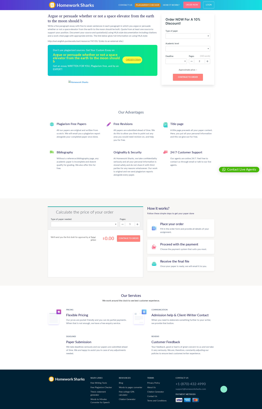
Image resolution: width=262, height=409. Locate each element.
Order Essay (133, 60)
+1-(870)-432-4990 (191, 384)
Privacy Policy (153, 383)
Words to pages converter (130, 387)
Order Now (192, 5)
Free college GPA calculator (126, 393)
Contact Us (152, 396)
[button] (239, 169)
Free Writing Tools (98, 383)
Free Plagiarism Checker (101, 387)
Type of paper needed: (61, 219)
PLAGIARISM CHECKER (147, 5)
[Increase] (207, 61)
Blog (121, 383)
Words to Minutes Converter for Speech (100, 401)
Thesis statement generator (98, 393)
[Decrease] (191, 61)
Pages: (123, 219)
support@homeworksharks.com (191, 389)
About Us (151, 387)
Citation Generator (127, 399)
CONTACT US (125, 5)
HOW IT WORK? (171, 5)
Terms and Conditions (157, 401)
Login (209, 5)
